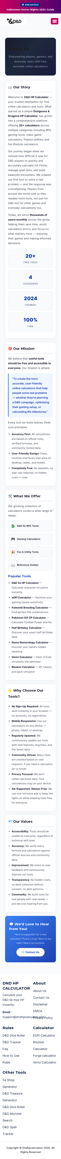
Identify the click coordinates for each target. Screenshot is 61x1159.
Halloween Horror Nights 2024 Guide (30, 9)
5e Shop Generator (10, 1083)
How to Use (11, 1055)
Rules (6, 1062)
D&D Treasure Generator (12, 1097)
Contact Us (41, 997)
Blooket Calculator (40, 1045)
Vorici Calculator (44, 1062)
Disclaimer (40, 1004)
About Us (39, 991)
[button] (54, 21)
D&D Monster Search (12, 1117)
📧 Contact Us (30, 952)
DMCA (37, 1011)
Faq (5, 1049)
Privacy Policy (43, 1018)
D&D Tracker (12, 1042)
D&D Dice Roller (14, 1035)
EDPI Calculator (44, 1035)
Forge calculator (44, 1055)
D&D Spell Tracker (10, 1130)
